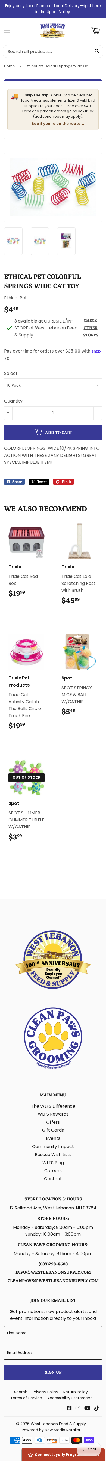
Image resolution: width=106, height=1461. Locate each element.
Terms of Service (26, 1398)
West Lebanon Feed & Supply (58, 1424)
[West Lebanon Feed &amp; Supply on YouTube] (87, 1409)
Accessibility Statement (69, 1398)
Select (11, 373)
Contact (53, 1179)
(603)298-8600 (53, 1264)
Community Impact (53, 1146)
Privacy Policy (45, 1392)
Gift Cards (53, 1130)
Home (9, 66)
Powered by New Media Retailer (51, 1430)
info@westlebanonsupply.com (53, 1272)
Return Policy (75, 1392)
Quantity (13, 401)
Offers (53, 1122)
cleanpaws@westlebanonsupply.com (53, 1281)
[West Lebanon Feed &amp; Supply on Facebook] (69, 1409)
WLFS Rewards (53, 1114)
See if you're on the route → (58, 123)
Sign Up (53, 1372)
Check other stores (90, 328)
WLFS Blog (53, 1163)
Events (53, 1138)
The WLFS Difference (53, 1106)
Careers (53, 1170)
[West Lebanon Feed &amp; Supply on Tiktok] (96, 1409)
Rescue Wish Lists (53, 1154)
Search (20, 1392)
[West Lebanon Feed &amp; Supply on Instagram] (78, 1409)
